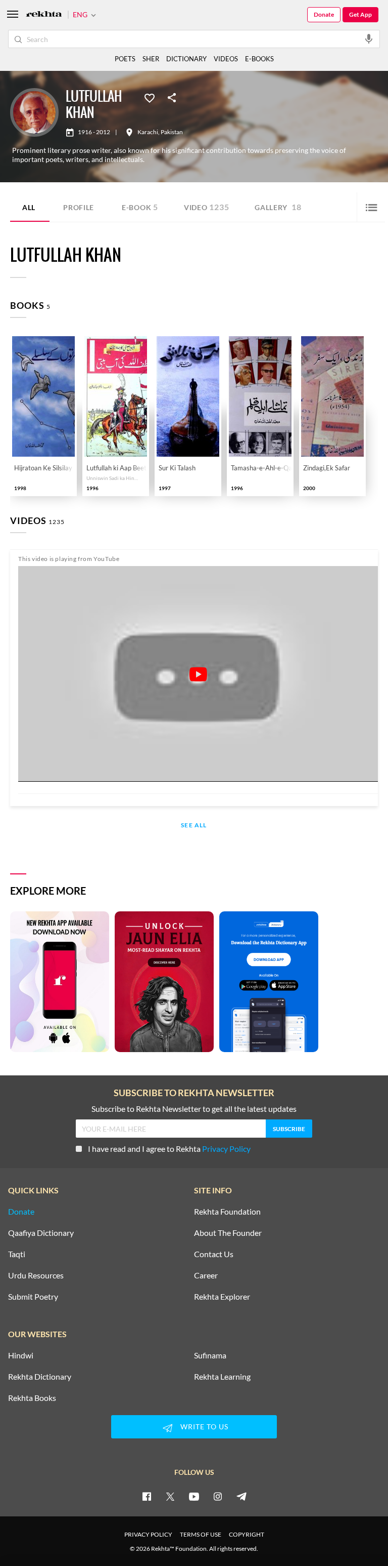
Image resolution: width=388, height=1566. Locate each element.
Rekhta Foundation (227, 1212)
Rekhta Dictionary (39, 1377)
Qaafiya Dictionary (41, 1233)
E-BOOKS (259, 59)
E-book (140, 207)
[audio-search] (369, 38)
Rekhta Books (32, 1398)
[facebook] (146, 1496)
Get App (360, 14)
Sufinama (210, 1355)
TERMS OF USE (200, 1534)
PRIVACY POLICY (148, 1534)
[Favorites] (149, 97)
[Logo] (44, 15)
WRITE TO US (204, 1426)
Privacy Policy (226, 1148)
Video (206, 207)
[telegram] (241, 1496)
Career (206, 1275)
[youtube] (194, 1496)
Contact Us (213, 1254)
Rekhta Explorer (222, 1297)
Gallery (278, 207)
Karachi (147, 132)
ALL (28, 207)
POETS (125, 59)
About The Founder (228, 1233)
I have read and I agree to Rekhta (169, 1148)
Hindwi (20, 1355)
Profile (78, 207)
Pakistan (172, 132)
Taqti (16, 1254)
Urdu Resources (36, 1275)
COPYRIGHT (246, 1534)
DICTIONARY (186, 59)
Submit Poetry (33, 1297)
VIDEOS (226, 59)
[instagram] (218, 1496)
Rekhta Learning (222, 1377)
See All (194, 825)
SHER (150, 59)
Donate (324, 14)
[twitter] (170, 1496)
